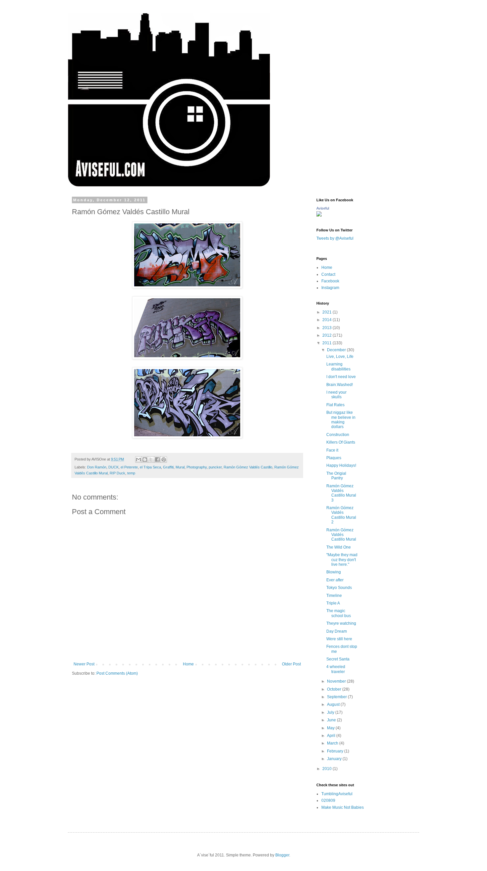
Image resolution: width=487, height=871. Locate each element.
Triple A (333, 603)
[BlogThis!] (144, 459)
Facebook (330, 281)
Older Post (291, 664)
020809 (328, 800)
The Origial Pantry (336, 475)
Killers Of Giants (340, 442)
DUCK (113, 467)
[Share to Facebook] (157, 459)
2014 (327, 319)
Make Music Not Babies (342, 807)
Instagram (330, 287)
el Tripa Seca (150, 467)
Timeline (334, 595)
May (331, 728)
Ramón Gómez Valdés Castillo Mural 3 (341, 493)
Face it (332, 450)
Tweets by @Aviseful (334, 238)
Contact (328, 274)
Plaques (333, 458)
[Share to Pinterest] (163, 459)
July (331, 712)
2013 (327, 327)
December (337, 350)
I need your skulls (336, 394)
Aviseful (322, 208)
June (332, 720)
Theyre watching (341, 623)
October (334, 689)
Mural (180, 467)
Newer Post (84, 664)
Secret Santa (338, 659)
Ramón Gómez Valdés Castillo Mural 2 (341, 515)
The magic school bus (338, 613)
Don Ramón (96, 467)
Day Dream (336, 631)
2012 (327, 335)
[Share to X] (151, 459)
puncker (215, 467)
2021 (327, 312)
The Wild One (338, 547)
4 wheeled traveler (335, 669)
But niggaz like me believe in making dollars (340, 419)
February (335, 751)
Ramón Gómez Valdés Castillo (248, 467)
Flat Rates (335, 405)
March (333, 743)
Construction (337, 434)
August (334, 704)
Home (188, 664)
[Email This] (138, 459)
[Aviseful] (319, 215)
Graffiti (168, 467)
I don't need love (341, 376)
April (331, 735)
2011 (327, 343)
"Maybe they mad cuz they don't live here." (341, 560)
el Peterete (129, 467)
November (337, 681)
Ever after (335, 580)
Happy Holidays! (341, 465)
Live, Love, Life (339, 356)
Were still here (339, 639)
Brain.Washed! (339, 384)
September (337, 697)
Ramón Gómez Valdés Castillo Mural (341, 535)
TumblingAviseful (336, 794)
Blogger (282, 855)
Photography (197, 467)
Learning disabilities (338, 366)
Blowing (333, 572)
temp (131, 473)
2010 (327, 768)
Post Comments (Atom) (117, 673)
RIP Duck (117, 473)
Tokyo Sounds (339, 587)
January (335, 758)
